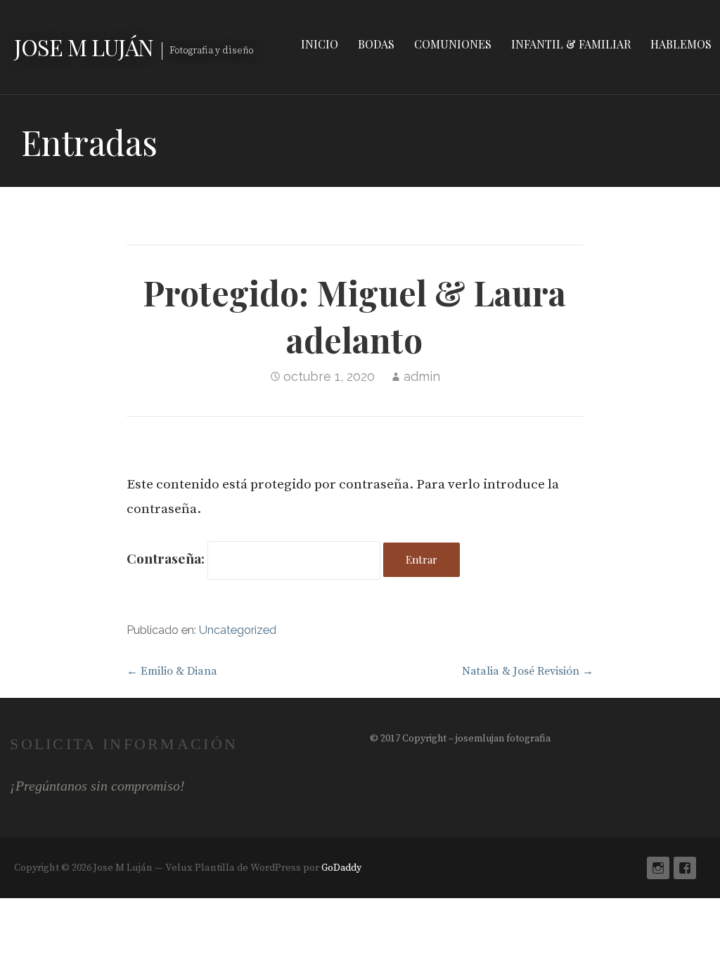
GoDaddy (341, 868)
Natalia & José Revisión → (527, 671)
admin (422, 376)
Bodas (376, 44)
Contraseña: (167, 558)
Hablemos (681, 44)
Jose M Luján (83, 47)
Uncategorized (237, 630)
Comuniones (452, 44)
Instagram (658, 868)
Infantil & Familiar (571, 44)
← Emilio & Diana (172, 671)
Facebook (685, 868)
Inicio (319, 44)
